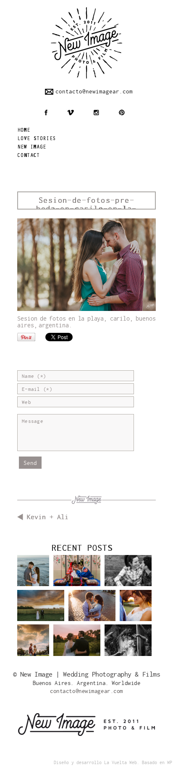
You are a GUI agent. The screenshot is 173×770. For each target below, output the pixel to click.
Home (23, 130)
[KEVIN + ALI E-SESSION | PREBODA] (33, 573)
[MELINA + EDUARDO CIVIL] (128, 646)
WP (169, 762)
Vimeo (70, 112)
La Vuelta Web (120, 762)
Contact (28, 156)
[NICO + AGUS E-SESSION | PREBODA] (33, 643)
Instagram (96, 112)
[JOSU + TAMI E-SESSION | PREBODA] (91, 612)
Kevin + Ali (47, 517)
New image (31, 147)
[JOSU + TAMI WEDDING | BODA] (136, 608)
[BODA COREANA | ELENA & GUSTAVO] (76, 577)
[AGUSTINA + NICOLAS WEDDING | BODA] (76, 646)
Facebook (46, 112)
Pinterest (121, 112)
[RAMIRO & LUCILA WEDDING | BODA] (40, 612)
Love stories (36, 139)
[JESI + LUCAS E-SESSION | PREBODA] (128, 577)
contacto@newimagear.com (94, 91)
